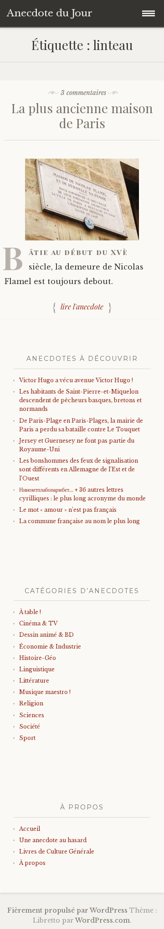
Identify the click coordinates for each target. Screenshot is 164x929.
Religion (31, 703)
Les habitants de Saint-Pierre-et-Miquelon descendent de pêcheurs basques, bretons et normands (80, 400)
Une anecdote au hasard (53, 840)
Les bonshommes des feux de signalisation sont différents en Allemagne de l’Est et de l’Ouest (78, 469)
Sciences (31, 715)
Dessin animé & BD (46, 634)
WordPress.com (102, 920)
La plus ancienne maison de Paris (82, 116)
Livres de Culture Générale (56, 851)
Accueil (29, 828)
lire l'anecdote (82, 306)
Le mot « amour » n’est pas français (68, 509)
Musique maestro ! (45, 692)
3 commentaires (83, 93)
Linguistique (37, 669)
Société (29, 726)
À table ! (30, 612)
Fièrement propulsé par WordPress (67, 910)
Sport (27, 737)
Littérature (34, 680)
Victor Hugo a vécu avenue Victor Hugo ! (76, 380)
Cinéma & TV (38, 623)
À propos (32, 862)
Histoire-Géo (37, 657)
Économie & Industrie (50, 646)
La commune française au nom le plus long (79, 521)
